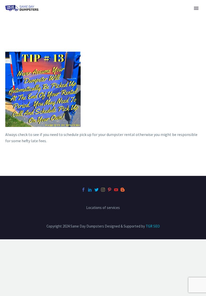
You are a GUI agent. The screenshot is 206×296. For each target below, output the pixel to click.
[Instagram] (103, 190)
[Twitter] (96, 190)
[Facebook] (83, 190)
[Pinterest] (110, 190)
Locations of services (103, 208)
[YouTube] (116, 190)
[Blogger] (123, 190)
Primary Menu (196, 8)
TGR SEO (153, 226)
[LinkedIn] (90, 190)
